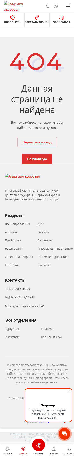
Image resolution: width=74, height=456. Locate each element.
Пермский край (52, 337)
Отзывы (43, 232)
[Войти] (56, 6)
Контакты (11, 265)
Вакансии (44, 265)
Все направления (17, 224)
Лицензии (45, 240)
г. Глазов (47, 329)
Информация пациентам (54, 249)
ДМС (41, 224)
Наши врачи (14, 249)
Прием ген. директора (53, 257)
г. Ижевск (12, 337)
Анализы (11, 232)
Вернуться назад (37, 142)
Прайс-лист (13, 240)
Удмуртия (12, 329)
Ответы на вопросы (18, 257)
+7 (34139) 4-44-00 (17, 289)
